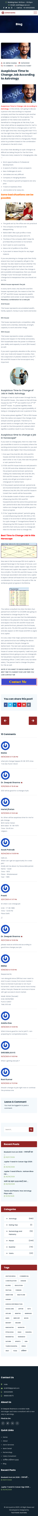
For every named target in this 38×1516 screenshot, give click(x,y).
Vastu (11, 1253)
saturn (8, 1341)
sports (17, 1341)
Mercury (17, 1318)
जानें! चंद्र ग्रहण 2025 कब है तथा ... (16, 1181)
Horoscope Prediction (14, 1304)
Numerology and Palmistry (15, 1232)
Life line (8, 1313)
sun (26, 1341)
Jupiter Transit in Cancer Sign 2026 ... (16, 1487)
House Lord (10, 1309)
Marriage (28, 1313)
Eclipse (8, 1285)
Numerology (7, 1452)
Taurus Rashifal (11, 1346)
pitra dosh (10, 1332)
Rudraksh (21, 1337)
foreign (18, 1290)
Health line (21, 1295)
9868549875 (9, 1396)
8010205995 (8, 1392)
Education (19, 1285)
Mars (7, 1318)
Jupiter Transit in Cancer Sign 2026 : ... (18, 1163)
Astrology (21, 66)
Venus (23, 1346)
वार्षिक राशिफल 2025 (11, 1460)
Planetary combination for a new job (15, 299)
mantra (18, 1313)
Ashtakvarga (10, 1276)
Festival (8, 1290)
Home (5, 1437)
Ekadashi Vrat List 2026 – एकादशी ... (15, 1477)
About (5, 1441)
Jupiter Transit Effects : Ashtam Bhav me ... (19, 1172)
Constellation (11, 1281)
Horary (8, 1299)
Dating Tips (13, 1225)
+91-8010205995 (29, 8)
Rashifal (12, 1247)
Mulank (18, 1323)
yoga (15, 1351)
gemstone (9, 1295)
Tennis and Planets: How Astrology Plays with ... (17, 1192)
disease (23, 1281)
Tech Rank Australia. (19, 1513)
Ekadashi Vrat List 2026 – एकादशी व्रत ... (18, 1153)
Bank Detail (7, 1448)
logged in (17, 1105)
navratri (21, 1327)
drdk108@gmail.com (22, 5)
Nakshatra (10, 1327)
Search (31, 1129)
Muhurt (8, 1323)
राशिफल (23, 1351)
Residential (10, 1337)
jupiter (20, 1309)
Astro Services (8, 1445)
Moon (26, 1318)
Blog (4, 1464)
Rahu (19, 1332)
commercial (24, 1276)
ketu (29, 1309)
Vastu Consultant (9, 1456)
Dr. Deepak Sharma (10, 782)
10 (8, 66)
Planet (28, 66)
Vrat (7, 1351)
